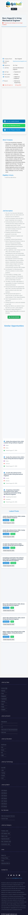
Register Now (14, 466)
